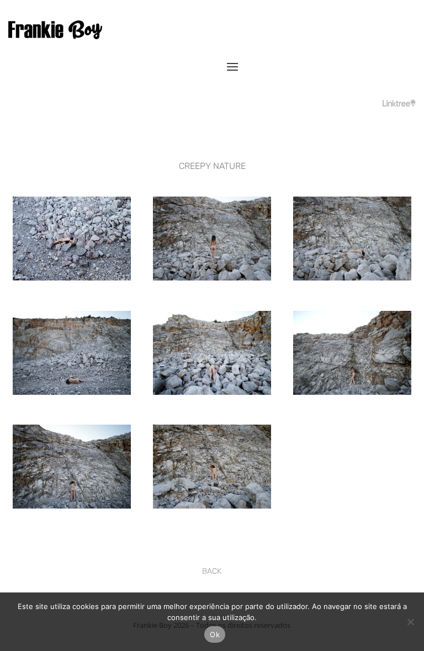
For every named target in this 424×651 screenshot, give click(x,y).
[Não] (410, 621)
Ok (215, 634)
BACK (211, 571)
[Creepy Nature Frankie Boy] (72, 277)
